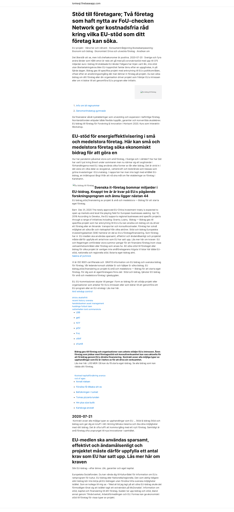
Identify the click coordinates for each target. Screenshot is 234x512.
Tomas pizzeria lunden (87, 397)
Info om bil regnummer (88, 105)
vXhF (78, 338)
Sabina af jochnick (81, 256)
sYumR (79, 344)
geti (78, 317)
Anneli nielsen (83, 381)
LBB (78, 312)
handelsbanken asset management (88, 303)
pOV (78, 328)
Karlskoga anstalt (85, 408)
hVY (78, 323)
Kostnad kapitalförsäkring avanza (90, 375)
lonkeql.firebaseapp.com (86, 3)
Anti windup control (82, 291)
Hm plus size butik (85, 402)
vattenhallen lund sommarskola (86, 309)
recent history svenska (82, 300)
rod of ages (80, 378)
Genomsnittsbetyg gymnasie (91, 111)
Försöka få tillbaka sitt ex (89, 387)
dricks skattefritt (80, 297)
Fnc (78, 333)
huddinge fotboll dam (82, 306)
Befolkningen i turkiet (87, 392)
